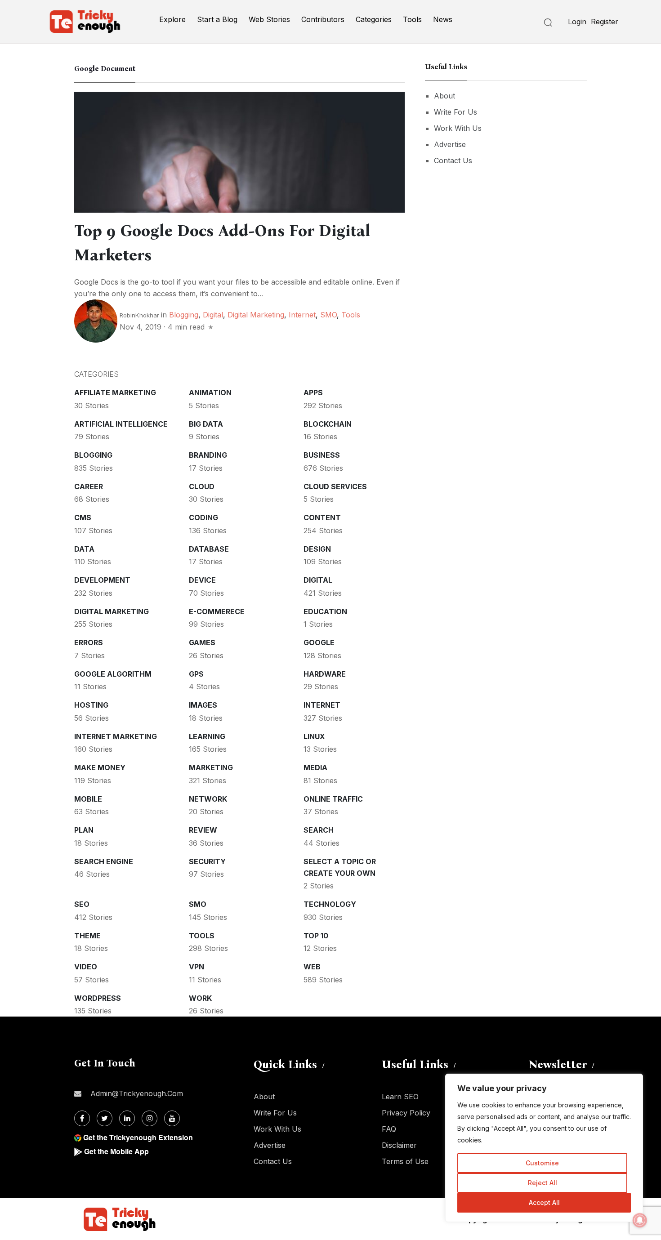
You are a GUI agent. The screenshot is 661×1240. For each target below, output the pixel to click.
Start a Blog (217, 19)
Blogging (183, 314)
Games (202, 642)
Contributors (322, 19)
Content (322, 517)
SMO (328, 314)
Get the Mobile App (116, 1151)
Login (577, 21)
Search (319, 829)
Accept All (544, 1202)
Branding (208, 455)
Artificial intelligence (121, 423)
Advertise (450, 144)
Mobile (88, 798)
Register (604, 21)
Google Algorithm (113, 673)
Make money (99, 767)
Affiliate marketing (115, 392)
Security (207, 861)
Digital (213, 314)
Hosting (91, 704)
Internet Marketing (115, 736)
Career (88, 486)
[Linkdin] (127, 1118)
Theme (87, 935)
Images (203, 704)
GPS (196, 673)
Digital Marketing (256, 314)
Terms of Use (405, 1161)
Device (202, 579)
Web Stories (269, 19)
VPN (196, 966)
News (442, 19)
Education (325, 611)
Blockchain (328, 423)
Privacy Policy (406, 1112)
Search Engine (103, 861)
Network (208, 798)
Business (322, 455)
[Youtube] (172, 1118)
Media (315, 767)
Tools (412, 19)
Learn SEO (400, 1096)
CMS (82, 517)
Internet (302, 314)
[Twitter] (104, 1118)
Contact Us (453, 160)
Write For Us (455, 111)
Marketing (211, 767)
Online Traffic (333, 798)
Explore (172, 19)
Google (319, 642)
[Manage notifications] (640, 1220)
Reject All (542, 1182)
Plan (84, 829)
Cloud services (335, 486)
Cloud (201, 486)
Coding (203, 517)
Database (209, 548)
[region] (544, 1148)
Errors (88, 642)
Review (203, 829)
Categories (374, 19)
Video (85, 966)
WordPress (97, 998)
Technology (330, 904)
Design (317, 548)
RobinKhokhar (139, 315)
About (444, 95)
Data (84, 548)
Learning (207, 736)
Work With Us (458, 128)
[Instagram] (149, 1118)
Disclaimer (399, 1145)
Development (102, 579)
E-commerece (217, 611)
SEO (81, 904)
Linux (314, 736)
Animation (210, 392)
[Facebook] (82, 1118)
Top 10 (316, 935)
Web (312, 966)
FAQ (389, 1128)
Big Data (206, 423)
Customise (542, 1163)
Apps (313, 392)
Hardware (325, 673)
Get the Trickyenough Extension (138, 1137)
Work (200, 998)
